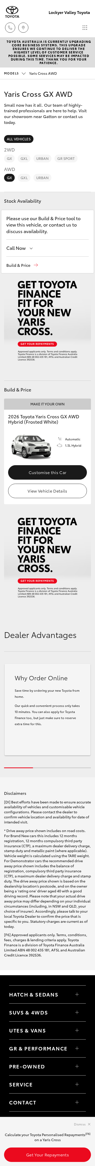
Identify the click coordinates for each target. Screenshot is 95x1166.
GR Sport (65, 158)
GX (9, 158)
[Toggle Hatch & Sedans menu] (77, 994)
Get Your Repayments (47, 1154)
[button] (22, 265)
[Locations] (23, 28)
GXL (24, 158)
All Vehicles (19, 138)
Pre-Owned (27, 1066)
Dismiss (80, 1124)
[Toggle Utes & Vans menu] (77, 1030)
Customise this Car (48, 472)
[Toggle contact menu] (77, 1066)
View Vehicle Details (47, 491)
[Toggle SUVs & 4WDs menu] (77, 1012)
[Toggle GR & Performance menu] (77, 1048)
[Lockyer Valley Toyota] (12, 12)
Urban (42, 158)
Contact (22, 1102)
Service (21, 1084)
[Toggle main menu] (85, 28)
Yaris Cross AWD (30, 73)
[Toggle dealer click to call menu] (10, 28)
